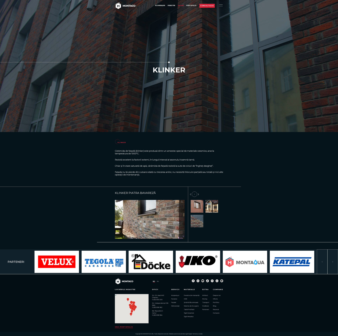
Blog (214, 306)
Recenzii (216, 309)
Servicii (175, 289)
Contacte (216, 313)
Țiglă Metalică (188, 316)
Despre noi (216, 295)
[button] (131, 302)
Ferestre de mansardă (191, 295)
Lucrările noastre (125, 289)
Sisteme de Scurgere (191, 306)
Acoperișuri (160, 5)
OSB (185, 299)
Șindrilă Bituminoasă (191, 302)
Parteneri (205, 309)
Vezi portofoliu (124, 327)
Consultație (207, 6)
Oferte (215, 299)
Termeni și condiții (197, 334)
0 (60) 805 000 (157, 299)
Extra (205, 289)
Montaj (204, 299)
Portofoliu (191, 5)
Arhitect (205, 295)
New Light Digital (187, 334)
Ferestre (171, 5)
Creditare (205, 306)
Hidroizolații (175, 306)
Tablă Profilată (189, 309)
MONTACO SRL (149, 334)
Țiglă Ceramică (189, 313)
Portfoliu (216, 302)
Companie (218, 289)
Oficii (155, 289)
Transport (205, 302)
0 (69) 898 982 (157, 307)
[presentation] (190, 194)
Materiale (189, 289)
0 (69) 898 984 (157, 315)
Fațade (181, 5)
